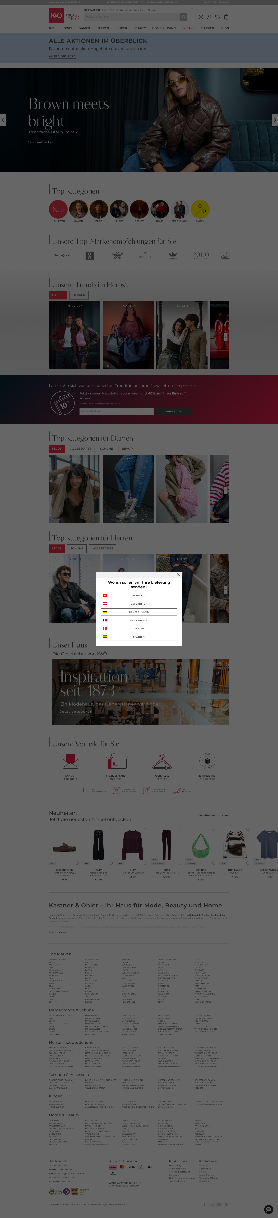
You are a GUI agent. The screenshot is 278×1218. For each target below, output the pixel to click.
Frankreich (139, 620)
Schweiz (139, 595)
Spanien (139, 637)
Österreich (139, 603)
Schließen (179, 575)
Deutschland (139, 612)
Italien (139, 628)
